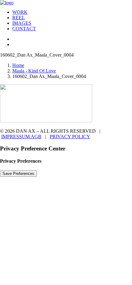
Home (18, 65)
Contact (24, 28)
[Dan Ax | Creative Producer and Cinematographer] (66, 2)
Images (21, 23)
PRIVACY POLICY (70, 136)
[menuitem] (72, 12)
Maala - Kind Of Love (34, 70)
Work (20, 12)
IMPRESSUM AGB (21, 136)
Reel (18, 17)
